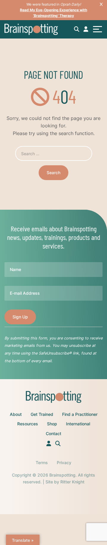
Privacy (64, 462)
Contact (53, 433)
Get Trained (42, 414)
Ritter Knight (72, 481)
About (16, 414)
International (78, 423)
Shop (52, 423)
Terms (42, 462)
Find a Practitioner (79, 414)
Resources (27, 423)
